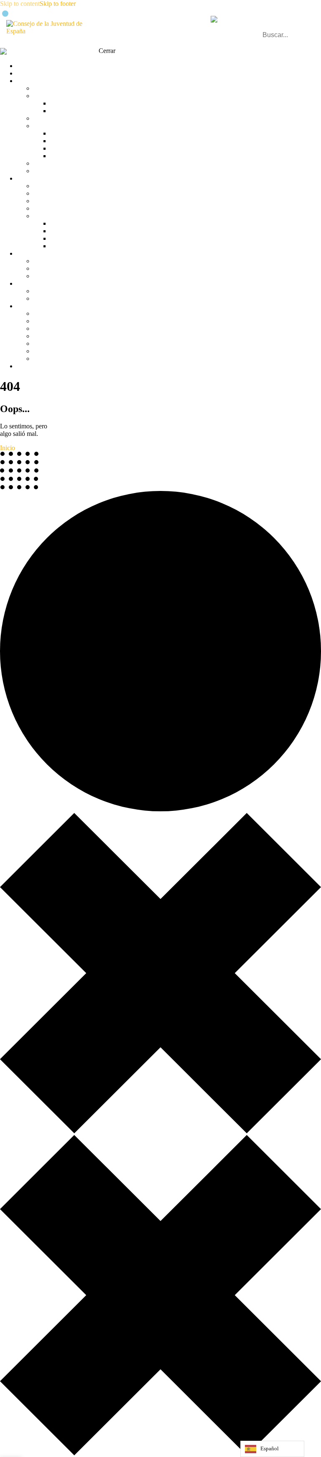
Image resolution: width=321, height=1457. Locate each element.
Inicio (7, 447)
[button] (309, 27)
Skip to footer (58, 3)
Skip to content (20, 3)
